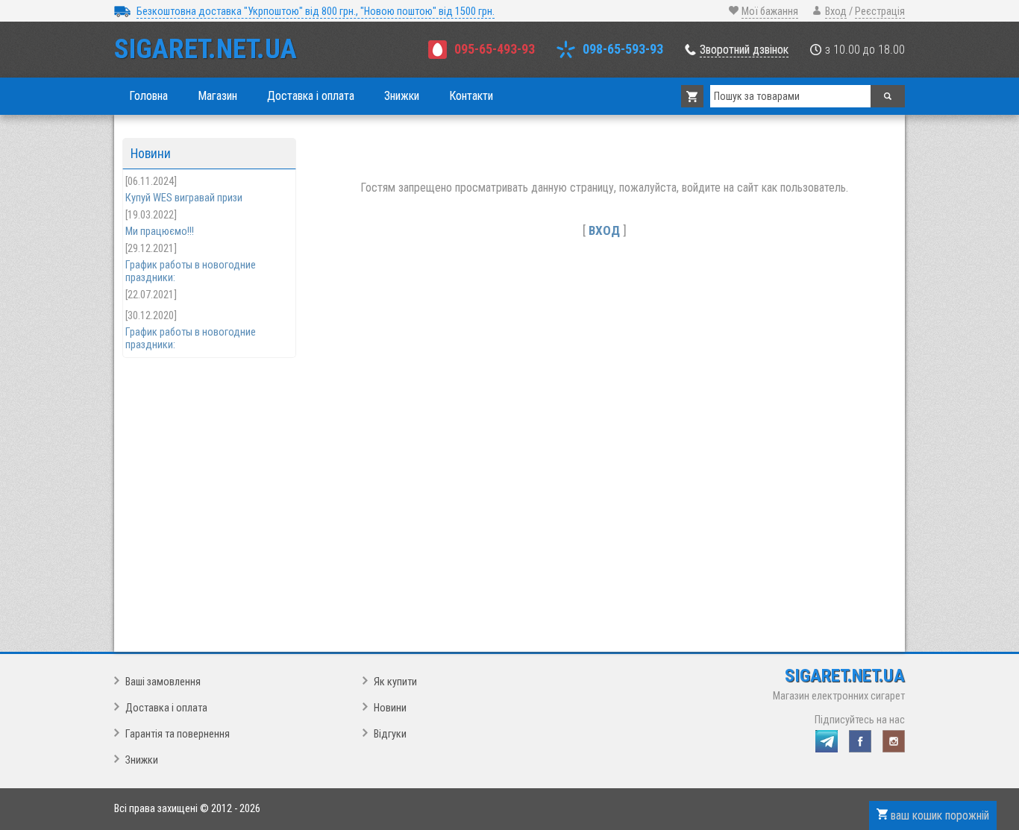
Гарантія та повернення (177, 734)
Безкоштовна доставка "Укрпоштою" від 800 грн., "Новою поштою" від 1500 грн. (316, 11)
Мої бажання (769, 11)
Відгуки (390, 734)
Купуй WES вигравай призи (183, 198)
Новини (390, 708)
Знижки (141, 760)
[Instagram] (893, 741)
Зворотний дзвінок (744, 50)
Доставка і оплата (166, 708)
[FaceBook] (860, 741)
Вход (836, 11)
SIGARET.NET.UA (205, 49)
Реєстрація (880, 11)
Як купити (395, 682)
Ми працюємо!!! (159, 231)
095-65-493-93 (494, 49)
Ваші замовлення (163, 682)
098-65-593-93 (623, 49)
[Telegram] (826, 741)
